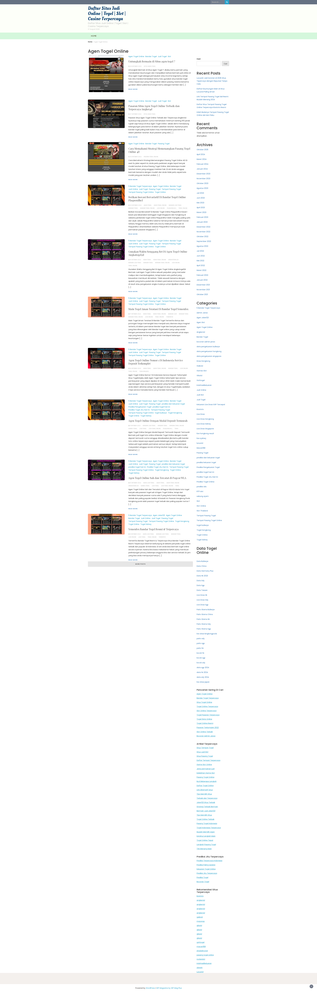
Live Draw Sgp (202, 604)
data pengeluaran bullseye (208, 346)
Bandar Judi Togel (175, 205)
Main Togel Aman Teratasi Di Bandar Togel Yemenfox (158, 309)
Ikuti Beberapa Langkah (207, 781)
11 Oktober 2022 (135, 426)
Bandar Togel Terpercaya (208, 698)
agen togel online (160, 205)
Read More (133, 89)
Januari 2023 (202, 222)
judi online (161, 208)
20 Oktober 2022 (136, 205)
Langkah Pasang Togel (206, 844)
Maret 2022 (201, 270)
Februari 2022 (202, 275)
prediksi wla (201, 486)
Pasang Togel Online (151, 157)
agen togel (148, 205)
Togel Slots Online (204, 719)
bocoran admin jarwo (206, 341)
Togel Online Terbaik (205, 819)
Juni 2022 (201, 256)
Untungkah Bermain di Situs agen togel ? (151, 61)
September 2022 (204, 241)
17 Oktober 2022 (135, 314)
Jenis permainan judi (205, 769)
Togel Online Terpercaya (207, 706)
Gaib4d (200, 366)
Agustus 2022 (202, 246)
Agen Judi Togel (148, 483)
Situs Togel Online (204, 702)
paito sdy (201, 638)
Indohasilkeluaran (204, 385)
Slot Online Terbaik (205, 732)
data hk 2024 (202, 672)
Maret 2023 (201, 212)
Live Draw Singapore (205, 428)
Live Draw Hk (202, 595)
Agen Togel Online (136, 56)
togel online (183, 208)
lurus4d (200, 443)
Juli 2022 (200, 251)
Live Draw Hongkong (205, 419)
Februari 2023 (202, 217)
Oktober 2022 (202, 236)
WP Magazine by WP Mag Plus (169, 988)
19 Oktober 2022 (135, 260)
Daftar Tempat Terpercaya (208, 760)
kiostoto (200, 896)
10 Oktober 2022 (135, 483)
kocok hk (200, 653)
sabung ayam (203, 496)
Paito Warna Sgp (204, 629)
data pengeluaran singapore (209, 356)
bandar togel (133, 208)
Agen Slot (201, 322)
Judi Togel (162, 56)
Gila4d (199, 375)
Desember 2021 (203, 285)
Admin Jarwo (202, 313)
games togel (132, 429)
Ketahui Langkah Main (206, 836)
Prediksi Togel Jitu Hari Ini (139, 410)
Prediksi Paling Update (206, 865)
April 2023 (201, 207)
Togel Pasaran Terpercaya (208, 715)
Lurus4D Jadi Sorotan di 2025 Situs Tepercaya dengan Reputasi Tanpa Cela (212, 81)
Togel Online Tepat (205, 840)
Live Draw (201, 414)
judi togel (142, 429)
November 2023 (203, 178)
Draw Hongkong (203, 361)
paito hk (200, 648)
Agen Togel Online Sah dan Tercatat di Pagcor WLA (157, 478)
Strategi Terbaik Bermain (207, 806)
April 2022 (201, 265)
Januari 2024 (202, 169)
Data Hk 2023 (202, 575)
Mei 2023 (200, 202)
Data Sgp (201, 585)
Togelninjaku (144, 371)
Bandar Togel (151, 56)
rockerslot (201, 959)
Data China (201, 566)
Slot (169, 56)
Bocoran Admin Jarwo (206, 736)
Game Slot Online (204, 764)
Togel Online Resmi (205, 723)
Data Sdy (200, 580)
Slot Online (201, 506)
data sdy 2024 (203, 677)
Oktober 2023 (202, 183)
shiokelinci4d (202, 951)
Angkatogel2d (173, 260)
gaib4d (200, 917)
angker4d (201, 900)
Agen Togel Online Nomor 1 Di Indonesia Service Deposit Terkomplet (155, 362)
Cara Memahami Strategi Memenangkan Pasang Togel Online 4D (159, 150)
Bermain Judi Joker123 (206, 811)
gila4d (199, 925)
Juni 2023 (201, 198)
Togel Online (160, 192)
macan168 (201, 946)
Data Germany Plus (205, 571)
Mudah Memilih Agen (206, 832)
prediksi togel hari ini (161, 407)
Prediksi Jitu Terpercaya (207, 873)
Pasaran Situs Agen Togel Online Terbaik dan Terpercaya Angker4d (154, 107)
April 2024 (201, 154)
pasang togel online (205, 955)
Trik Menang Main (204, 849)
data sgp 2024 (203, 667)
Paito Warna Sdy (204, 624)
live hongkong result (205, 433)
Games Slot (202, 370)
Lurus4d (200, 972)
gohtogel (200, 942)
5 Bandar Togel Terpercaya (140, 186)
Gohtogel (201, 380)
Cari (199, 59)
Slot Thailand (202, 510)
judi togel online (155, 429)
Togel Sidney (145, 416)
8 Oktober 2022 (135, 534)
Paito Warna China (205, 614)
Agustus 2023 (202, 188)
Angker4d (201, 332)
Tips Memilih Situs (204, 794)
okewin (200, 967)
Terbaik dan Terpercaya (207, 798)
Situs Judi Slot (202, 752)
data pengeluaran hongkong (209, 351)
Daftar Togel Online (205, 785)
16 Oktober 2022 (135, 368)
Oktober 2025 (202, 149)
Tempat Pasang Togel (171, 189)
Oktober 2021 (202, 294)
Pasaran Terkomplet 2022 (208, 727)
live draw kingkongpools (207, 633)
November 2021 (203, 289)
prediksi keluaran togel (206, 462)
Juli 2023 (200, 193)
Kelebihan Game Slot (206, 773)
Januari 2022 (202, 280)
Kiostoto (200, 409)
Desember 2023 (203, 173)
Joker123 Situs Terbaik (206, 802)
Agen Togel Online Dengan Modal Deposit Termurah (157, 420)
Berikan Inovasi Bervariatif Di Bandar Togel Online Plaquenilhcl (157, 198)
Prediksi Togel (202, 877)
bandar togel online (147, 208)
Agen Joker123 (159, 515)
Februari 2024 (202, 164)
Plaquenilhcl (171, 208)
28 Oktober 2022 (136, 66)
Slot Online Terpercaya (206, 710)
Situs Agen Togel (150, 66)
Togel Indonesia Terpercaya (209, 827)
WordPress (150, 988)
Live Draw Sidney (204, 424)
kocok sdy (201, 662)
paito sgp (201, 643)
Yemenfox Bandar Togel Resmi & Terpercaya (153, 529)
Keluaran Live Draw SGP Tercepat (211, 404)
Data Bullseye (202, 561)
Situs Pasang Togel (205, 756)
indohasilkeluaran (204, 963)
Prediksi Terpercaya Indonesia (209, 860)
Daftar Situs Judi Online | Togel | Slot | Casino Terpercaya (107, 13)
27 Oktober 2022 (135, 114)
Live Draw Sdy (202, 600)
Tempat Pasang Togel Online (141, 192)
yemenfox (169, 317)
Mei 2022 (200, 260)
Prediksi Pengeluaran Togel (139, 407)
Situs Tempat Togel (205, 747)
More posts (140, 564)
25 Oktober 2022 (136, 157)
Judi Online (133, 189)
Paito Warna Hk (203, 619)
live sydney (201, 438)
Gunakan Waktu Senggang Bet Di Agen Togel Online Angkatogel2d (157, 253)
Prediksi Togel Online (205, 482)
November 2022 (203, 231)
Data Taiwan (202, 590)
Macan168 (201, 448)
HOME (93, 36)
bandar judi (172, 314)
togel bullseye (161, 413)
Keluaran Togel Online (206, 869)
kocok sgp (201, 658)
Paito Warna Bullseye (206, 609)
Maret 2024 (202, 159)
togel (176, 429)
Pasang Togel (164, 143)
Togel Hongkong (175, 413)
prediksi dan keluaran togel (173, 404)
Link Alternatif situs (205, 790)
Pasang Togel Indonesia (207, 823)
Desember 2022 (203, 227)
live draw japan (203, 682)
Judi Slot (200, 395)
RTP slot (200, 491)
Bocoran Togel (203, 881)
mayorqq (201, 921)
